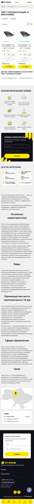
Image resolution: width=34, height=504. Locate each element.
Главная (3, 6)
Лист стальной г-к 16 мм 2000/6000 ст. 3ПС (24, 45)
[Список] (28, 24)
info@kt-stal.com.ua (12, 421)
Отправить (17, 156)
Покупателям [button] (5, 474)
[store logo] (6, 2)
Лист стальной (11, 6)
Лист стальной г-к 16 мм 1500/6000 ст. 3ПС (8, 45)
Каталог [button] (3, 469)
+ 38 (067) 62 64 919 (12, 419)
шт (13, 54)
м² (4, 54)
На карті (27, 416)
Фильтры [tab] (29, 496)
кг (8, 54)
